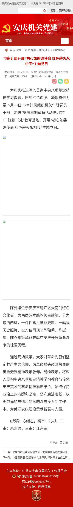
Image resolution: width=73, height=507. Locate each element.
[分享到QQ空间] (66, 81)
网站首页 (30, 50)
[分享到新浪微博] (54, 81)
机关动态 (44, 50)
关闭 (65, 442)
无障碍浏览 (65, 10)
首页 (8, 41)
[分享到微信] (60, 81)
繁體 (52, 10)
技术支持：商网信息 (36, 487)
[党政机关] (36, 496)
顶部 (55, 442)
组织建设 (59, 50)
